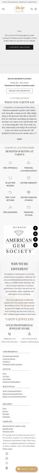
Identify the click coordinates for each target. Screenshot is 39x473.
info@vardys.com (9, 339)
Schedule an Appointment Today (14, 440)
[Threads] (35, 245)
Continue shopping (19, 47)
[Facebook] (35, 228)
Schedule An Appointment (27, 2)
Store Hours (31, 440)
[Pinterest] (35, 239)
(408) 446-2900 (13, 2)
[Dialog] (10, 163)
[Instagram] (35, 233)
